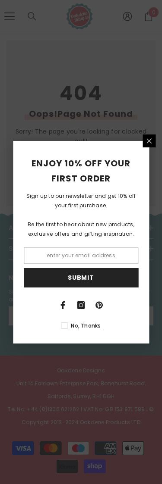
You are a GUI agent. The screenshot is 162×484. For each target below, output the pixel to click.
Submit (81, 277)
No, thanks (86, 325)
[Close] (149, 140)
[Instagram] (81, 305)
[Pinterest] (99, 305)
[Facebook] (63, 305)
